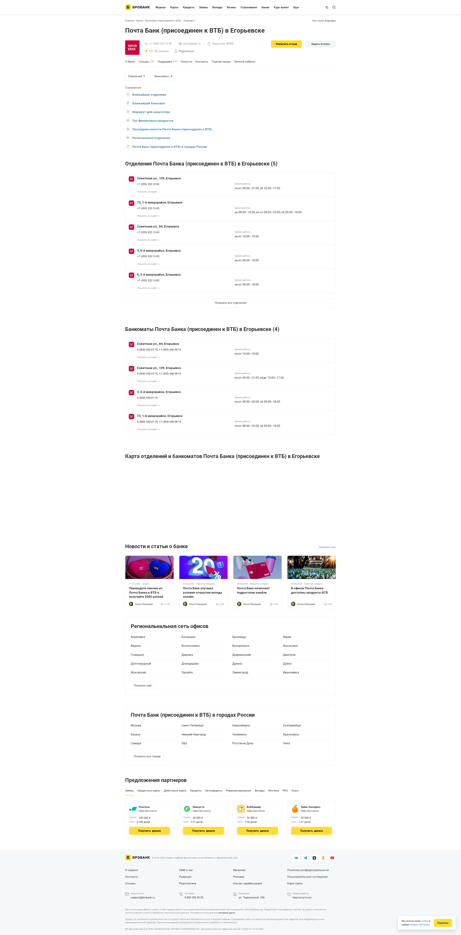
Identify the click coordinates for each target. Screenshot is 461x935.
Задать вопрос (320, 44)
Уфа (184, 743)
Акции (145, 584)
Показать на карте (147, 191)
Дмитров (289, 655)
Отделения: (136, 76)
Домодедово (190, 663)
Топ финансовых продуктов (152, 120)
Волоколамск (191, 645)
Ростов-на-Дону (242, 743)
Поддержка (167, 61)
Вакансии (239, 870)
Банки (139, 20)
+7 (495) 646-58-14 (170, 349)
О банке (130, 61)
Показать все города (147, 756)
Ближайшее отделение (149, 94)
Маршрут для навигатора (151, 112)
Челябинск (239, 734)
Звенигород (240, 672)
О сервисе (131, 870)
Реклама (238, 876)
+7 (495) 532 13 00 (160, 43)
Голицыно (137, 655)
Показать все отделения (230, 302)
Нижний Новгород (194, 734)
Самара (136, 743)
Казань (135, 734)
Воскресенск (240, 645)
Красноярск (291, 734)
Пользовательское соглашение (307, 876)
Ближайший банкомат (148, 103)
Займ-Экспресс (311, 807)
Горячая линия (221, 61)
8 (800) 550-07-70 (147, 349)
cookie (424, 920)
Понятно (442, 923)
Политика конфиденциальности (308, 870)
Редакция (185, 876)
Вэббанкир (254, 807)
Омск (286, 743)
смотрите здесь (226, 912)
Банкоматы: (163, 76)
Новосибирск (241, 725)
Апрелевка (138, 637)
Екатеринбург (292, 725)
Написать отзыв (286, 44)
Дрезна (237, 663)
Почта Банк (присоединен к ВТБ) (163, 20)
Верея (287, 637)
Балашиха (188, 637)
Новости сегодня (205, 584)
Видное (136, 645)
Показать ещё (143, 685)
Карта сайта (294, 883)
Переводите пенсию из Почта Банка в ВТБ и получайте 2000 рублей (146, 592)
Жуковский (138, 672)
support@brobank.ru (143, 897)
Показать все (327, 547)
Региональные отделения (151, 138)
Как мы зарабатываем (247, 883)
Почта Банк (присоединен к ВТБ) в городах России (169, 147)
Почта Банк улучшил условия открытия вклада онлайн (202, 592)
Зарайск (187, 672)
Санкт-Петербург (193, 725)
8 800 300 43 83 (194, 897)
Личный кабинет (245, 61)
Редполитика (187, 883)
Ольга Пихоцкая (144, 604)
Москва (136, 725)
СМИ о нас (186, 870)
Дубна (287, 663)
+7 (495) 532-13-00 (148, 184)
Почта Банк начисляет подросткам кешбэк (253, 590)
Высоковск (290, 645)
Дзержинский (241, 655)
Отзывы (146, 61)
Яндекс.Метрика (420, 924)
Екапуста (198, 807)
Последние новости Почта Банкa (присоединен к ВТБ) (172, 129)
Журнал (160, 7)
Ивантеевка (291, 672)
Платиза (144, 807)
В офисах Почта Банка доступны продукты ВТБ (309, 590)
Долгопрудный (141, 663)
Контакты (202, 61)
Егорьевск (330, 20)
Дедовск (187, 655)
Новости (186, 61)
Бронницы (239, 637)
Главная (129, 20)
